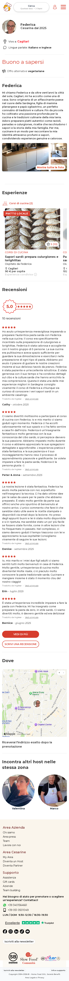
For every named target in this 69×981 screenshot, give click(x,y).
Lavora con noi (12, 845)
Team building (11, 890)
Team (6, 841)
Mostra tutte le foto (50, 167)
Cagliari (23, 41)
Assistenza (9, 877)
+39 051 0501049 (18, 910)
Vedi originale (31, 398)
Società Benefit (53, 974)
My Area (8, 857)
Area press (9, 836)
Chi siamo (9, 832)
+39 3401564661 (17, 905)
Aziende (8, 886)
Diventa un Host (13, 861)
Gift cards (9, 881)
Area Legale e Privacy (34, 977)
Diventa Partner (13, 865)
